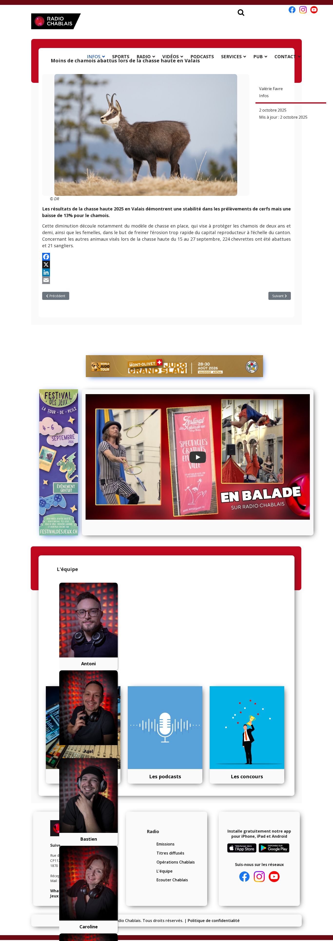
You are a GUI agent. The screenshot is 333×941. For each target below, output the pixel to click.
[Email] (166, 280)
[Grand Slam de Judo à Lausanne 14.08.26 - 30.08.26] (174, 366)
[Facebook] (166, 257)
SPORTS (120, 56)
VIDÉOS (170, 56)
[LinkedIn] (166, 272)
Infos (264, 95)
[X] (166, 264)
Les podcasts (165, 776)
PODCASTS (202, 56)
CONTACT (285, 56)
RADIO (144, 56)
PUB (258, 56)
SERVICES (231, 56)
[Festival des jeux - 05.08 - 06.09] (58, 462)
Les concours (247, 776)
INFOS (93, 56)
